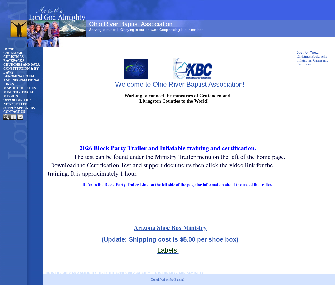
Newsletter (15, 104)
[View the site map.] (13, 119)
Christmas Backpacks (13, 59)
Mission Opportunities (17, 98)
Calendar (12, 53)
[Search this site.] (6, 119)
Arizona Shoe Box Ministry (170, 227)
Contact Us (14, 112)
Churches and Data (21, 64)
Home (8, 49)
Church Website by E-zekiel (167, 279)
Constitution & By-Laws (21, 70)
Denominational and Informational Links (21, 80)
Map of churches (19, 88)
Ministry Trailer (20, 92)
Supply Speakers (19, 108)
